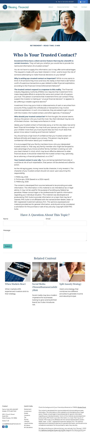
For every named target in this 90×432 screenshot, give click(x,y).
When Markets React (15, 284)
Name (5, 219)
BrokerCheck (82, 407)
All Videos (27, 425)
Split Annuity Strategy (70, 284)
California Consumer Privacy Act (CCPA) (53, 430)
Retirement (27, 409)
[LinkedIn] (6, 427)
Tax (25, 417)
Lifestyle (26, 421)
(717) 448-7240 (11, 411)
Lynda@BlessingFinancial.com (11, 424)
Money (26, 419)
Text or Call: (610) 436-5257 (66, 2)
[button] (51, 7)
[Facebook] (3, 427)
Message (6, 230)
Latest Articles (28, 423)
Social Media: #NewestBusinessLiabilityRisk (44, 287)
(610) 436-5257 (13, 409)
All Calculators (28, 427)
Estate (26, 413)
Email (48, 219)
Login (84, 2)
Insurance (27, 415)
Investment (27, 411)
